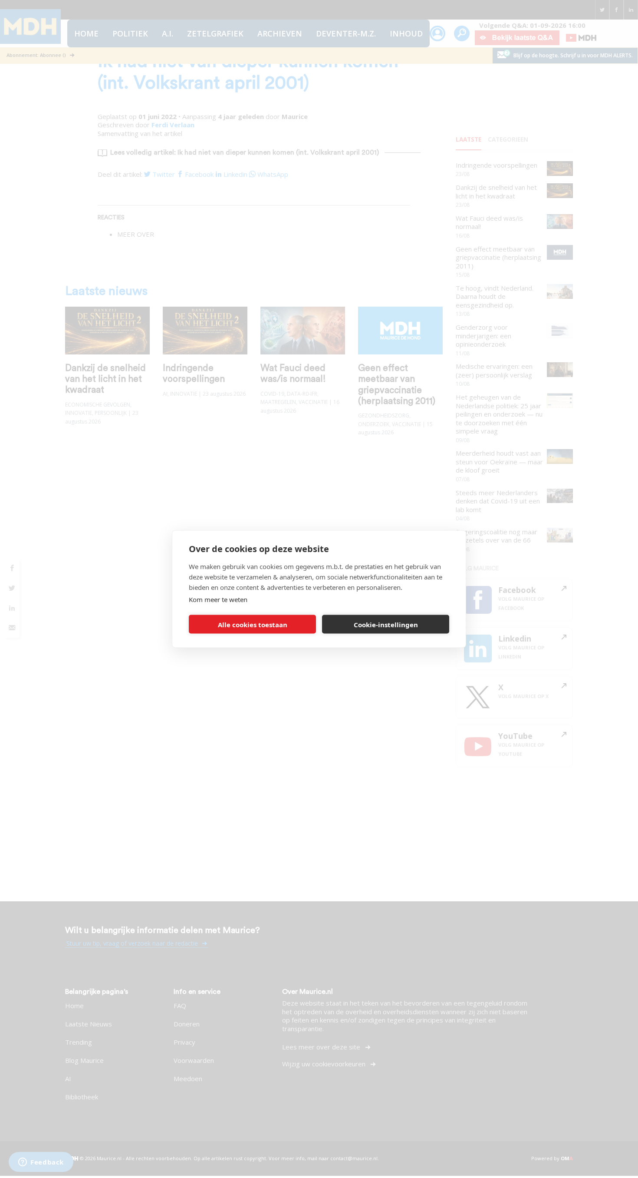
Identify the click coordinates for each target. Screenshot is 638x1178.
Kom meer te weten (218, 599)
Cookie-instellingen (386, 624)
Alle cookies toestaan (252, 624)
